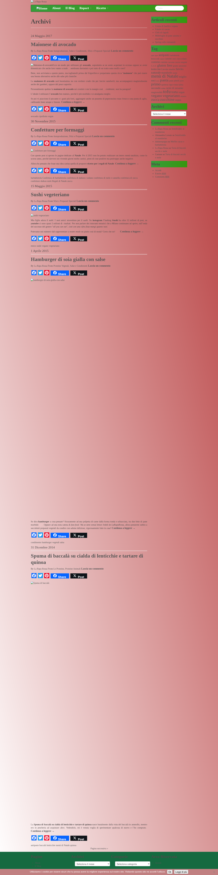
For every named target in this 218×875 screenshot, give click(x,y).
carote (168, 58)
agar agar (154, 55)
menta (175, 73)
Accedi (158, 170)
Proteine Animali (73, 569)
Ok (169, 871)
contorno (155, 62)
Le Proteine (58, 569)
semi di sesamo (174, 88)
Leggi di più (181, 871)
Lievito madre (168, 69)
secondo (156, 88)
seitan (163, 88)
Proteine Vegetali (61, 266)
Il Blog (70, 8)
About (56, 8)
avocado (34, 116)
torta (174, 92)
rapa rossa (173, 84)
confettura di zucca (129, 178)
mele (49, 181)
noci (153, 80)
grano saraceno (179, 66)
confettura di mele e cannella (107, 178)
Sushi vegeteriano (50, 194)
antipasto (35, 845)
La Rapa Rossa (40, 51)
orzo (157, 81)
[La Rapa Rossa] (39, 1)
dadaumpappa (161, 141)
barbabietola (36, 178)
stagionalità (156, 92)
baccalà (42, 845)
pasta (164, 80)
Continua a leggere (73, 102)
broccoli (155, 58)
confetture (35, 181)
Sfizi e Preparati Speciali (99, 51)
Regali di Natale (59, 181)
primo (156, 84)
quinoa (73, 845)
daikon (44, 181)
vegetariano (54, 246)
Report (84, 8)
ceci (174, 59)
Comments (162, 177)
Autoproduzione (60, 51)
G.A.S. (154, 66)
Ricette (101, 8)
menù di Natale (63, 845)
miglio (182, 76)
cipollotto (43, 116)
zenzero (183, 96)
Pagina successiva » (99, 848)
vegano (45, 246)
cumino (164, 62)
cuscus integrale (181, 62)
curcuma (171, 62)
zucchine (167, 99)
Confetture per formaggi (57, 130)
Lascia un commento (122, 50)
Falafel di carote (162, 29)
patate (171, 81)
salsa (62, 542)
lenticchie (51, 845)
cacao (162, 59)
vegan (50, 116)
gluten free (164, 65)
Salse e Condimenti (77, 51)
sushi (39, 246)
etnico (33, 246)
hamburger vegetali (50, 542)
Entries (160, 173)
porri (182, 81)
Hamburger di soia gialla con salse (68, 259)
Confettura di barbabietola (54, 178)
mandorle (166, 72)
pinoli (176, 80)
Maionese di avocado (53, 44)
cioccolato (182, 58)
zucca (69, 181)
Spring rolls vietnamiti (165, 42)
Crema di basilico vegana (166, 26)
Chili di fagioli (162, 32)
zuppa (178, 100)
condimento (36, 542)
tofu (167, 91)
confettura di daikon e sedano (80, 178)
